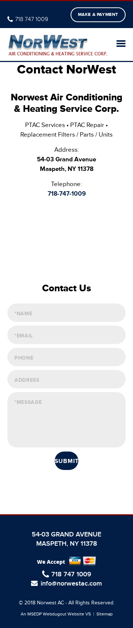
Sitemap (104, 614)
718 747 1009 (31, 19)
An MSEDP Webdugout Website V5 (56, 614)
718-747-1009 (67, 194)
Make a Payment (98, 14)
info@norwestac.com (71, 584)
